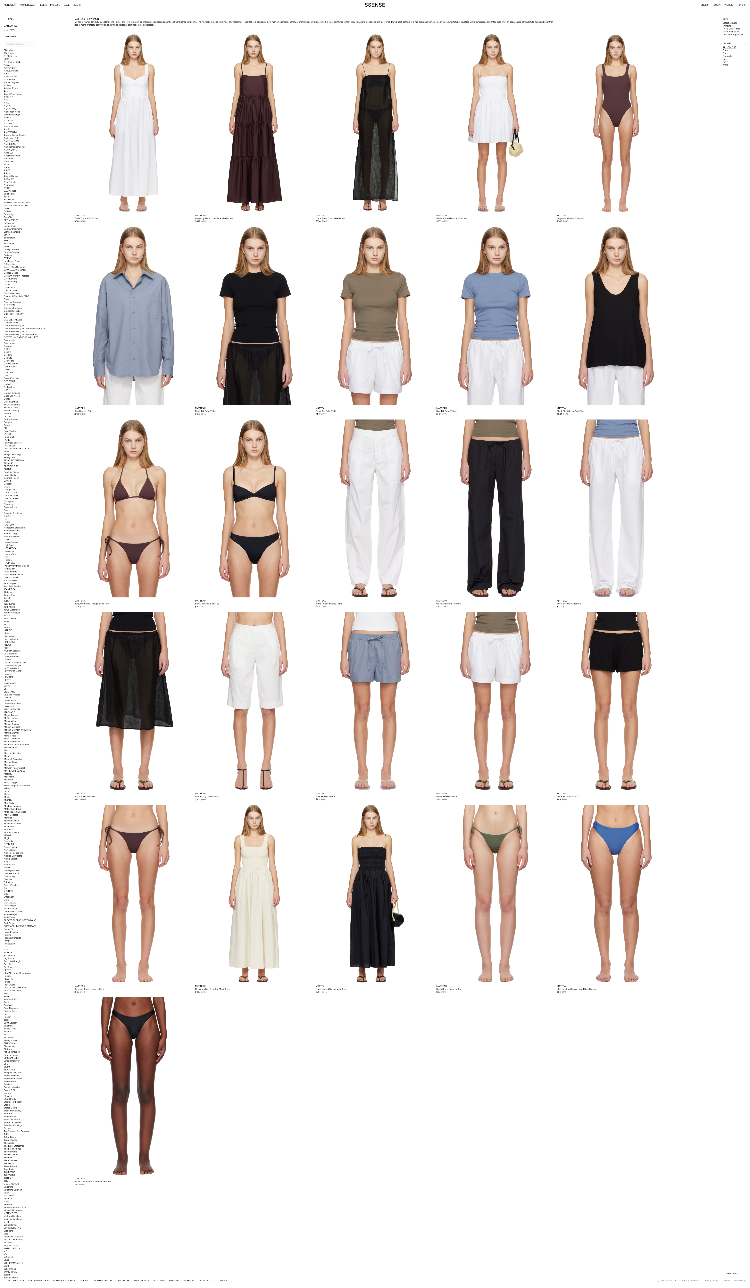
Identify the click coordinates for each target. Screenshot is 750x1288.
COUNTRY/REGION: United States (111, 1280)
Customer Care (15, 1280)
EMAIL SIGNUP (141, 1280)
